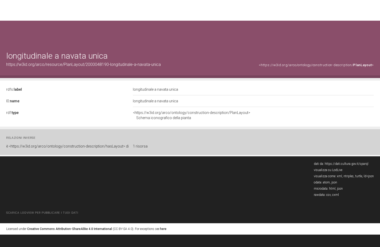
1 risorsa (140, 146)
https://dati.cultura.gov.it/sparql (346, 164)
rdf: (12, 113)
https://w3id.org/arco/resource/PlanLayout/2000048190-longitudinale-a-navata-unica (83, 64)
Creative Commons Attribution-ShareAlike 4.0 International (69, 229)
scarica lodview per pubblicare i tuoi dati (42, 212)
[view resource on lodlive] (371, 33)
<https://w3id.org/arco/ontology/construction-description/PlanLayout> (191, 115)
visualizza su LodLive (328, 170)
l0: (12, 101)
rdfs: (14, 89)
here (163, 229)
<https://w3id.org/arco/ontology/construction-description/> (316, 65)
